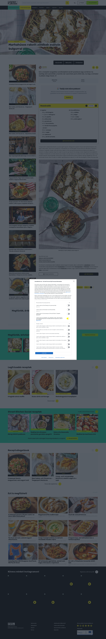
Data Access (51, 357)
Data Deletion (44, 357)
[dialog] (53, 319)
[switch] (68, 305)
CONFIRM (44, 353)
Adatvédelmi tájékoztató (60, 357)
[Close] (74, 281)
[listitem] (53, 302)
